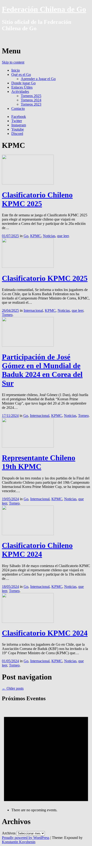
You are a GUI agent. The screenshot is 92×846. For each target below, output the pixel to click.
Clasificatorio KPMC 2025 (45, 278)
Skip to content (13, 62)
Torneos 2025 (31, 96)
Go (26, 236)
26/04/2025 (10, 310)
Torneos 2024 (31, 100)
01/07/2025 (10, 236)
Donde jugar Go (23, 83)
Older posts (13, 688)
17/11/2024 (10, 416)
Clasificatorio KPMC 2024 (45, 633)
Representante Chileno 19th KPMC (38, 462)
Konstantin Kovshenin (18, 842)
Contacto (18, 109)
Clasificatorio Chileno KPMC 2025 (37, 199)
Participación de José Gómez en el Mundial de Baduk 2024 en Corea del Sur (42, 370)
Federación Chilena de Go (44, 9)
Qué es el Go (21, 75)
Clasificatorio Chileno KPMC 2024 (37, 549)
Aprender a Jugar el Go (38, 79)
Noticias (49, 236)
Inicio (15, 70)
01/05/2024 (10, 661)
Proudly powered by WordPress (25, 838)
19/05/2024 (10, 499)
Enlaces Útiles (22, 87)
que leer (63, 236)
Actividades (20, 92)
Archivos (9, 833)
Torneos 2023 (31, 104)
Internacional (33, 310)
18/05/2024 (10, 587)
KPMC (35, 236)
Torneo (7, 315)
